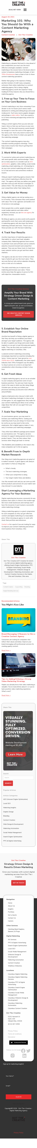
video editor (16, 115)
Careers (10, 921)
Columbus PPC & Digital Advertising (16, 983)
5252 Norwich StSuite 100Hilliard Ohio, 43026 (15, 1019)
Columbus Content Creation (17, 1008)
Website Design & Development (14, 956)
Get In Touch (18, 883)
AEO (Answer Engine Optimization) (15, 799)
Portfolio (11, 912)
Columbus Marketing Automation (15, 1004)
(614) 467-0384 (15, 10)
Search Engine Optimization (12, 837)
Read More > (6, 650)
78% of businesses (8, 74)
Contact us (5, 524)
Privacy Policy (13, 1031)
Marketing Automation (11, 828)
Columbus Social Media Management (16, 994)
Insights (10, 909)
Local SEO (7, 803)
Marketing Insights (9, 808)
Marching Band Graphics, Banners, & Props (16, 930)
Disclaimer (11, 1037)
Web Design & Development (13, 824)
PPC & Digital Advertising (12, 841)
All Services (12, 939)
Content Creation (8, 35)
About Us (11, 906)
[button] (25, 9)
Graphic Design (8, 812)
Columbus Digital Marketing (17, 974)
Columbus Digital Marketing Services (17, 978)
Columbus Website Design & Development (18, 999)
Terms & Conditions (15, 1034)
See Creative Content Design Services (18, 314)
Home (10, 903)
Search (5, 774)
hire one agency (26, 212)
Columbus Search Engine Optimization (16, 988)
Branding (6, 816)
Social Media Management (12, 832)
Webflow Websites (15, 966)
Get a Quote (12, 915)
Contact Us (12, 918)
